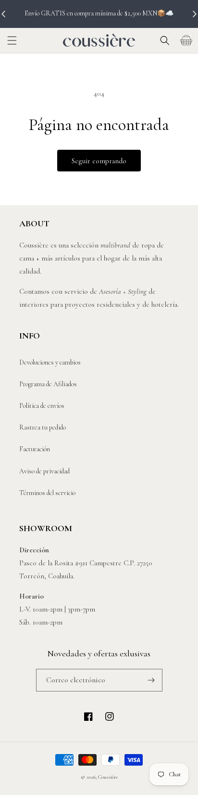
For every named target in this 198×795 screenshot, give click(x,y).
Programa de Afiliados (48, 384)
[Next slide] (194, 14)
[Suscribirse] (151, 680)
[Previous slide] (4, 14)
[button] (12, 40)
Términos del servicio (47, 493)
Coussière (108, 777)
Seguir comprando (99, 160)
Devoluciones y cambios (50, 362)
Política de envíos (41, 406)
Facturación (34, 449)
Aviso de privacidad (44, 471)
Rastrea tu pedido (42, 427)
